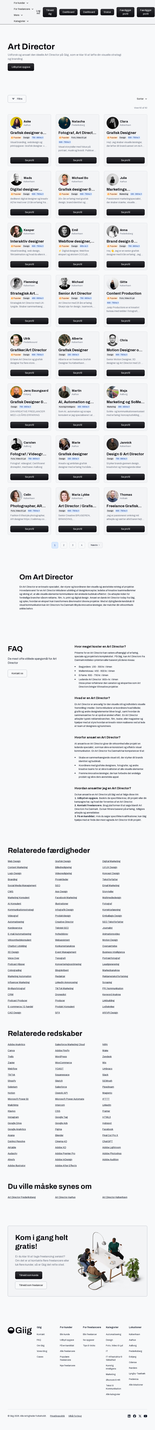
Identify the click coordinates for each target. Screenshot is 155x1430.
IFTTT (106, 1099)
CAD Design (14, 1013)
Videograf (13, 916)
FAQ (39, 1340)
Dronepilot (60, 994)
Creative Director (64, 922)
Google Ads (61, 1123)
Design (109, 1340)
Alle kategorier (113, 1394)
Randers (133, 1368)
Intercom (60, 1105)
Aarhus (132, 1340)
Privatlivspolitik (57, 1416)
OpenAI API (61, 1093)
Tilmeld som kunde (28, 1275)
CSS (57, 1111)
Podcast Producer (17, 1000)
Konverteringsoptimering (68, 964)
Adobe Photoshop (112, 1153)
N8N (105, 1044)
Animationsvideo (111, 934)
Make (105, 1050)
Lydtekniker (108, 1006)
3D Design (13, 952)
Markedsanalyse (111, 970)
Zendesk (107, 1056)
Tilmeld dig (50, 12)
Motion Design (110, 940)
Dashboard (68, 12)
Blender (59, 1135)
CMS (10, 891)
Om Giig (41, 1345)
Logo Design (14, 873)
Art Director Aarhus (65, 1197)
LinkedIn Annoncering (66, 982)
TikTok (11, 1075)
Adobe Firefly (62, 1050)
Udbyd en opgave (21, 67)
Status (107, 12)
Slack (105, 1075)
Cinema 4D (61, 1141)
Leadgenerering (110, 964)
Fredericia (133, 1379)
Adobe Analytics (16, 1044)
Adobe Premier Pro (65, 1153)
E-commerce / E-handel (20, 1006)
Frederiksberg (135, 1351)
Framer (106, 1111)
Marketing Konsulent (19, 897)
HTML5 (106, 1117)
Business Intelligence (113, 952)
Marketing (111, 1374)
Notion (11, 1093)
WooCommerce (63, 1063)
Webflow (12, 1069)
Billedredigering (63, 867)
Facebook (107, 1129)
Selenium (12, 1087)
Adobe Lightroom (111, 1147)
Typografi (60, 958)
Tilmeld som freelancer (31, 1285)
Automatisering (16, 922)
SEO (57, 885)
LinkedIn (106, 1105)
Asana (11, 1135)
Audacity (12, 1153)
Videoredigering (63, 873)
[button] (21, 3)
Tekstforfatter (110, 879)
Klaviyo (11, 1111)
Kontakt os (17, 673)
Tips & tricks (89, 1345)
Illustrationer (61, 904)
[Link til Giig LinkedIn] (129, 1416)
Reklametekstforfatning (115, 976)
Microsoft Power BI (18, 1099)
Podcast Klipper (16, 964)
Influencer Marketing (19, 982)
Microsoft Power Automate (69, 1099)
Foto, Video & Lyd (114, 1345)
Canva (11, 1050)
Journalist (107, 928)
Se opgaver (88, 1340)
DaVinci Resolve (16, 1141)
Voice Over (13, 958)
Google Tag (61, 1117)
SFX (57, 1013)
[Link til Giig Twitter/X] (140, 1416)
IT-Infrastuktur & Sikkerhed (114, 1358)
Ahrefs (11, 1159)
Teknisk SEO (62, 928)
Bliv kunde (65, 1334)
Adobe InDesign (63, 1159)
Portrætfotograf (111, 958)
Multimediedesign (111, 897)
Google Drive (15, 1123)
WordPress (61, 1056)
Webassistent (62, 940)
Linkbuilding (108, 1000)
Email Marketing (110, 885)
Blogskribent (62, 970)
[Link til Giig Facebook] (134, 1416)
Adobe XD (60, 1147)
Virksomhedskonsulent (19, 940)
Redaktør (60, 976)
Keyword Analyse (111, 994)
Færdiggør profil (125, 12)
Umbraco (107, 1069)
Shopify (12, 1081)
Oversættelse (109, 946)
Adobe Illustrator (16, 1165)
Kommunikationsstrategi (21, 910)
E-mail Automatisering (19, 934)
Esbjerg (132, 1356)
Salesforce (61, 1087)
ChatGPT (107, 1141)
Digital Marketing (111, 861)
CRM (10, 994)
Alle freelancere (67, 1351)
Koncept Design (111, 873)
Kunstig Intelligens (111, 1367)
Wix (104, 1063)
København (134, 1334)
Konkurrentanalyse (65, 946)
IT (107, 1351)
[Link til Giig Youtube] (145, 1416)
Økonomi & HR (113, 1380)
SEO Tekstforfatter (112, 922)
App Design (61, 891)
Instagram (13, 1117)
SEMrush (107, 1081)
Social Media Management (22, 885)
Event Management (65, 952)
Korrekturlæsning (111, 910)
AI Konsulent (14, 904)
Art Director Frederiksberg (22, 1197)
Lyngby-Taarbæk (137, 1373)
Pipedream (108, 1087)
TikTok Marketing (64, 988)
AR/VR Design (110, 1013)
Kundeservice (15, 928)
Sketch (59, 1081)
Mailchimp (13, 1105)
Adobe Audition (110, 1159)
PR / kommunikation (112, 988)
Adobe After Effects (66, 1165)
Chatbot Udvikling (17, 946)
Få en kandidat (67, 1345)
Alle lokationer (136, 1384)
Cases (40, 1356)
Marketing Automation (19, 976)
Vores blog (42, 1351)
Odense (133, 1362)
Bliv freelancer (90, 1334)
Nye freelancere (67, 1365)
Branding (12, 879)
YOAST (59, 1069)
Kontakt (41, 1334)
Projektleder (61, 879)
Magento (107, 1093)
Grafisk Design (63, 861)
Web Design (14, 861)
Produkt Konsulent (65, 1006)
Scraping (107, 982)
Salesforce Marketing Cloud (70, 1044)
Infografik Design (64, 910)
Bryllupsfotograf (16, 988)
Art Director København (114, 1197)
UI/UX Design (109, 867)
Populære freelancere (65, 1358)
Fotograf (107, 904)
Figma (58, 1129)
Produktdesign (63, 916)
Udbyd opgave (67, 1340)
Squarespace (62, 1075)
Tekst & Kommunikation (113, 1387)
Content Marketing (18, 867)
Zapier (11, 1063)
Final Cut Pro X (110, 1135)
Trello (11, 1056)
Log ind (38, 12)
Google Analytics (17, 1129)
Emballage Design (112, 916)
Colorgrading (15, 970)
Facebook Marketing (66, 897)
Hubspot (107, 1123)
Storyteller (108, 891)
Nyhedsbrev (61, 934)
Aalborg (133, 1345)
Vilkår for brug (75, 1416)
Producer (60, 1000)
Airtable (12, 1147)
